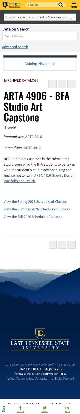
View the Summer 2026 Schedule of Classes (37, 209)
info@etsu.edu (53, 369)
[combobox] (40, 17)
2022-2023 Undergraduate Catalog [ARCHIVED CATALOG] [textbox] (39, 17)
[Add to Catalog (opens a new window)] (52, 84)
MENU (74, 7)
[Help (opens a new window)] (71, 84)
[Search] (74, 36)
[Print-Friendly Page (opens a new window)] (62, 84)
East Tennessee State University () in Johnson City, (40, 339)
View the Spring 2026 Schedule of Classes (35, 201)
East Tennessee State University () (11, 5)
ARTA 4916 (32, 147)
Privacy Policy (25, 374)
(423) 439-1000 (30, 369)
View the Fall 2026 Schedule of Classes (33, 216)
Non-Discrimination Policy (50, 374)
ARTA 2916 (33, 136)
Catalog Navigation (40, 63)
